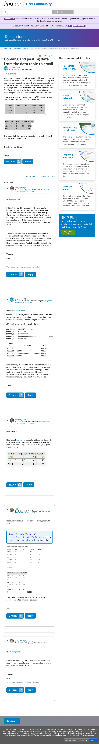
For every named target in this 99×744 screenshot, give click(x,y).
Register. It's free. (77, 26)
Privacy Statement (12, 731)
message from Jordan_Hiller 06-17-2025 (32, 512)
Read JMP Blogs (68, 232)
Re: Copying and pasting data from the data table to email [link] (58, 48)
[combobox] (27, 12)
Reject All (83, 740)
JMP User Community (12, 49)
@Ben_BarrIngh (17, 310)
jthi (16, 509)
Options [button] (10, 721)
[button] (2, 59)
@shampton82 (15, 199)
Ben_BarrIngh (20, 187)
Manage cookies (71, 740)
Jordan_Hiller (20, 419)
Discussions (28, 49)
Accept (93, 740)
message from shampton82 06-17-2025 (32, 422)
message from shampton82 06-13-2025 (32, 190)
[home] (12, 4)
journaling (20, 440)
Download (9, 19)
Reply (28, 161)
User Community (39, 4)
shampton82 (14, 67)
